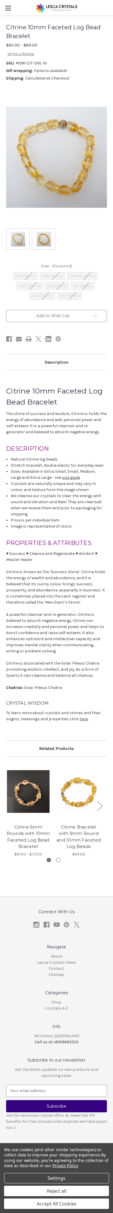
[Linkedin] (48, 339)
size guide (71, 477)
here (83, 718)
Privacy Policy (65, 1165)
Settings (56, 1178)
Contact (56, 968)
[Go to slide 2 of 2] (58, 860)
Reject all (56, 1191)
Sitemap (56, 974)
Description (56, 362)
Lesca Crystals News (56, 962)
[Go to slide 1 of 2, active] (49, 860)
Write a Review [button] (21, 53)
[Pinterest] (58, 339)
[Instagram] (36, 925)
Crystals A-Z (56, 1008)
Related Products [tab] (56, 748)
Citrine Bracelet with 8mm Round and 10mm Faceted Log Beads (79, 836)
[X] (38, 339)
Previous (7, 805)
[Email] (19, 339)
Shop (56, 1002)
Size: (56, 265)
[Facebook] (9, 339)
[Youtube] (57, 925)
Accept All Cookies (56, 1204)
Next (99, 805)
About (56, 956)
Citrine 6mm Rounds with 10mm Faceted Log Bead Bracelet (28, 836)
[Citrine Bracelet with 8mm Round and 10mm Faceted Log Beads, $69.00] (78, 791)
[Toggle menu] (8, 8)
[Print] (29, 339)
